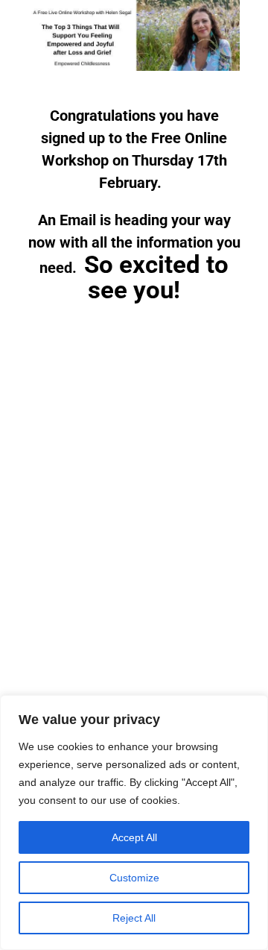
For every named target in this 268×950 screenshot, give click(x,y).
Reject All (134, 918)
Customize (134, 878)
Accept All (134, 837)
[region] (134, 822)
